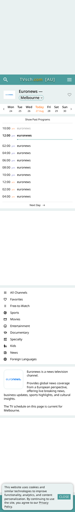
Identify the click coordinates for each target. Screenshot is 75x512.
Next (71, 109)
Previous (4, 109)
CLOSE (64, 497)
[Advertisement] (37, 37)
